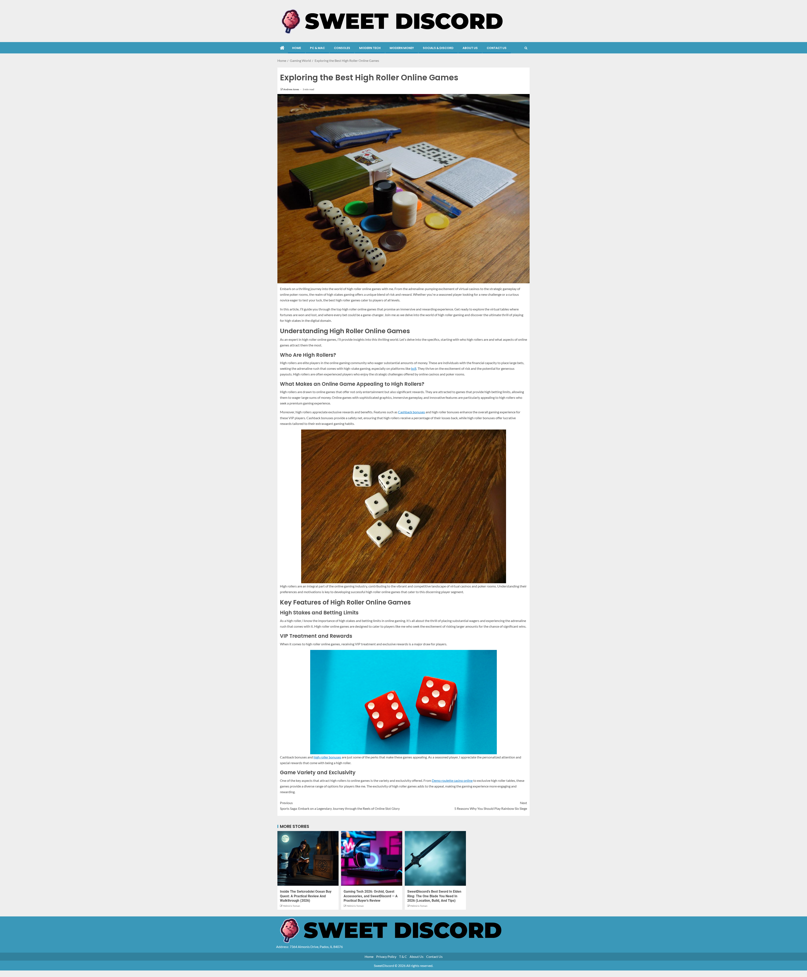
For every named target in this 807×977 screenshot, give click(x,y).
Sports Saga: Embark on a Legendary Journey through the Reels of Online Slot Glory (340, 805)
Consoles (342, 48)
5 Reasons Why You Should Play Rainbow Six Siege (490, 805)
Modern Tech (370, 48)
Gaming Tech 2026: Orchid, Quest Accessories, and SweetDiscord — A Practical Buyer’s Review (371, 896)
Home (296, 48)
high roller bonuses (327, 757)
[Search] (526, 48)
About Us (470, 48)
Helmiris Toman (291, 905)
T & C (403, 956)
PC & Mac (317, 48)
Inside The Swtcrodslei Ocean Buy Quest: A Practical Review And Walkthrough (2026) (305, 896)
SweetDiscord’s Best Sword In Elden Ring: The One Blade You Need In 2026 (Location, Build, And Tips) (434, 896)
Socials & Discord (438, 48)
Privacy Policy (386, 956)
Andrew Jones (291, 89)
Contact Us (496, 48)
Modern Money (402, 48)
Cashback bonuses (411, 412)
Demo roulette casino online (452, 780)
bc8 (413, 368)
